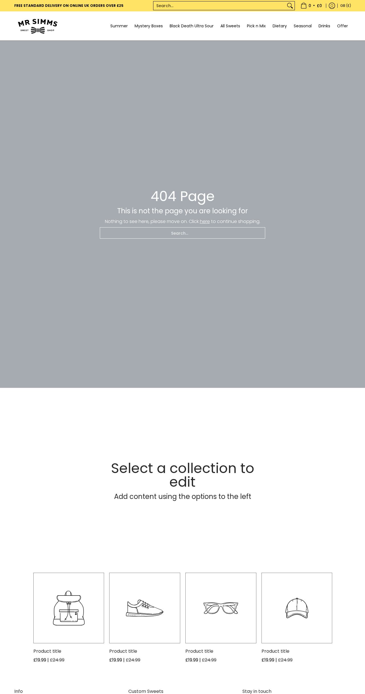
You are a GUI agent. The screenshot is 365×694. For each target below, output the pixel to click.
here (205, 221)
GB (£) (345, 5)
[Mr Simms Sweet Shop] (50, 25)
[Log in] (332, 5)
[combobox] (219, 5)
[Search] (290, 5)
